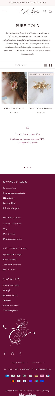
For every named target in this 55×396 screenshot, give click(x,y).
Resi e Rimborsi (9, 259)
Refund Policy (12, 390)
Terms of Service (33, 390)
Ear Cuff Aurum (14, 108)
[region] (27, 144)
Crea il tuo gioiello (10, 310)
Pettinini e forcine (10, 295)
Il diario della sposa (11, 208)
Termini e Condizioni (12, 264)
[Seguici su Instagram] (12, 353)
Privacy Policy (9, 269)
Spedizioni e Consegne (12, 254)
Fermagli (6, 290)
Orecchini (7, 300)
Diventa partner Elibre (12, 238)
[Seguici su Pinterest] (20, 353)
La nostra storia (9, 187)
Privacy (22, 390)
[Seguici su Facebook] (4, 353)
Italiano (36, 363)
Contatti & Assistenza (12, 223)
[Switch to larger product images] (45, 65)
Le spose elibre (9, 203)
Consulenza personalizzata (14, 192)
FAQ (5, 228)
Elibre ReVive (8, 197)
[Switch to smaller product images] (50, 65)
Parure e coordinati (11, 305)
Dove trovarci (9, 233)
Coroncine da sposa (11, 285)
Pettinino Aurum (41, 108)
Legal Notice (31, 394)
